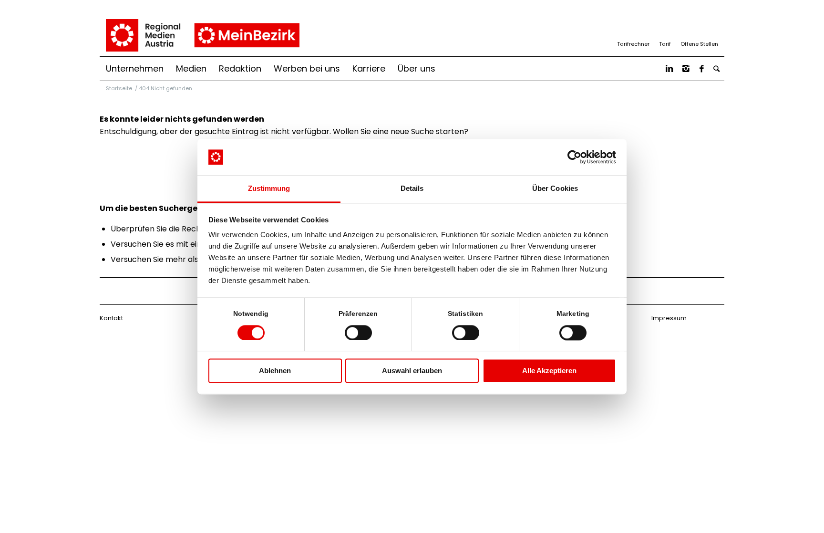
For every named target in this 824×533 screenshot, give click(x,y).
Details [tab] (412, 189)
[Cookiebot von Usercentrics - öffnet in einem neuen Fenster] (574, 157)
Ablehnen (275, 371)
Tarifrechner (633, 44)
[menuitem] (135, 69)
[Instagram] (686, 69)
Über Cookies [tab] (555, 189)
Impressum (669, 318)
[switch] (358, 332)
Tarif (665, 44)
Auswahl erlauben (412, 371)
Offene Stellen (699, 44)
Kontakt (111, 318)
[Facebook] (701, 69)
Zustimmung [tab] (269, 189)
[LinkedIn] (669, 69)
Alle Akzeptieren (549, 371)
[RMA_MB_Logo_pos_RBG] (202, 35)
